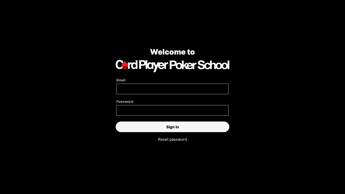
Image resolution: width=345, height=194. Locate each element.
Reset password (172, 139)
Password (124, 102)
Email (121, 80)
